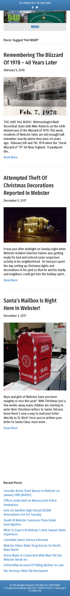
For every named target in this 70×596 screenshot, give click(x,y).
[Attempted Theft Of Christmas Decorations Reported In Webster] (35, 225)
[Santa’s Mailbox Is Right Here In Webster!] (35, 356)
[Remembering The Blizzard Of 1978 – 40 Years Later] (35, 96)
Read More (11, 157)
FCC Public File (35, 591)
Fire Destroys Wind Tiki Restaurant (26, 571)
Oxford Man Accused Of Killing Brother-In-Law (34, 565)
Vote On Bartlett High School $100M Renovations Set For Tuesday (27, 512)
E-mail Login (59, 588)
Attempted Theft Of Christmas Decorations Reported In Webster (29, 185)
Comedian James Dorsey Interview (26, 540)
